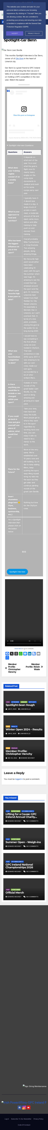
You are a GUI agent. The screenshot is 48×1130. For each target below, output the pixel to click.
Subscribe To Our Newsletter (21, 1119)
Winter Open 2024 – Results (24, 729)
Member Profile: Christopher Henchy (14, 668)
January (24, 702)
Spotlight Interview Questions (21, 145)
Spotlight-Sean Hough (20, 705)
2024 (7, 726)
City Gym (19, 58)
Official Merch (15, 892)
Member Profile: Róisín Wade (33, 667)
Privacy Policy (38, 1119)
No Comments (32, 821)
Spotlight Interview (17, 572)
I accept (14, 33)
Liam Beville (34, 491)
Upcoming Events (28, 811)
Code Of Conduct (24, 1125)
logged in (19, 779)
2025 (7, 702)
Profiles (14, 748)
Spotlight (32, 702)
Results (14, 726)
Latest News (15, 811)
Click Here (18, 648)
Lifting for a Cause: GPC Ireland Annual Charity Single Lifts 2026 (21, 817)
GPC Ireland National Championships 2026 (19, 866)
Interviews (15, 702)
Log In (7, 1119)
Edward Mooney (28, 758)
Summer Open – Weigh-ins (23, 842)
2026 (7, 811)
